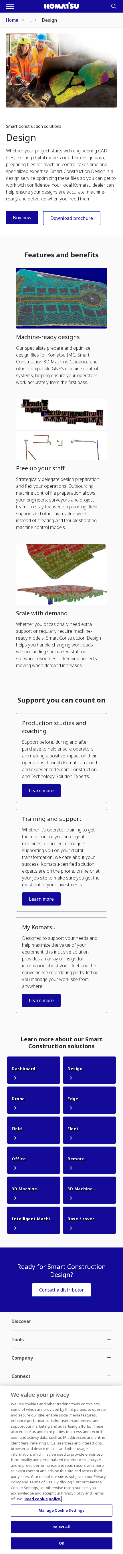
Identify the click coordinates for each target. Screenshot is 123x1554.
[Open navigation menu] (10, 6)
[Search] (113, 6)
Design (21, 137)
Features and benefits (61, 255)
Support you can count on (61, 700)
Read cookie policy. (43, 1498)
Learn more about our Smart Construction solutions (62, 1043)
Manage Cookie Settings (62, 1510)
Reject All (61, 1526)
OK (61, 1543)
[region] (61, 1470)
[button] (61, 329)
